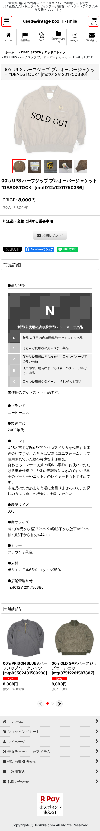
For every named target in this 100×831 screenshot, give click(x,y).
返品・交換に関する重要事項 (29, 221)
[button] (6, 21)
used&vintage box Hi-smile (50, 21)
